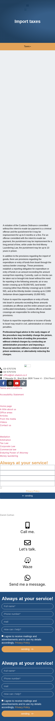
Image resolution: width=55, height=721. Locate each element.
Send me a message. (27, 584)
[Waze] (27, 560)
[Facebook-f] (3, 383)
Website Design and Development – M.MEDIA (22, 512)
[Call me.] (27, 525)
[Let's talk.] (27, 542)
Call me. (27, 531)
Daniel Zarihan (7, 515)
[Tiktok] (23, 383)
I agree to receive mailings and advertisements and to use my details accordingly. (21, 639)
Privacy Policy (33, 491)
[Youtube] (16, 383)
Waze (27, 566)
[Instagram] (10, 383)
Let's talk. (27, 549)
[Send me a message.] (27, 577)
